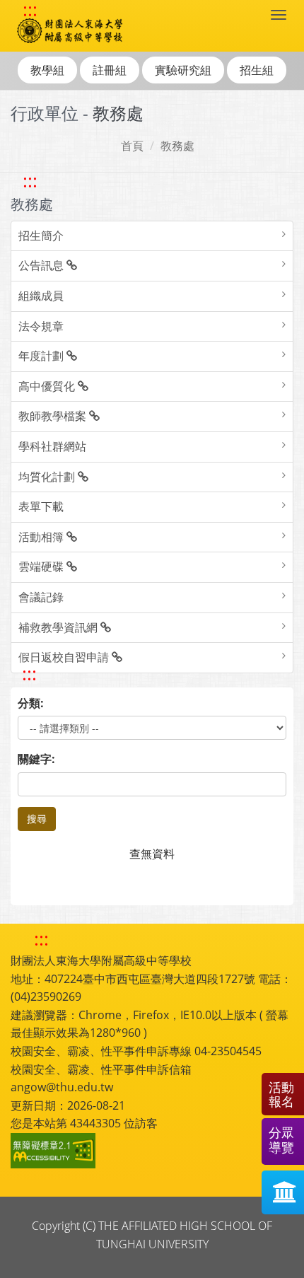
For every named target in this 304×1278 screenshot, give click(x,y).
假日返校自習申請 (65, 657)
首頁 (132, 145)
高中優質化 (48, 386)
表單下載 (41, 506)
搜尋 (37, 818)
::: (30, 10)
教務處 (177, 145)
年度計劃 (42, 356)
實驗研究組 (183, 70)
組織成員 (41, 295)
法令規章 (41, 326)
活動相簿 (42, 537)
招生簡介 (41, 235)
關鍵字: (36, 759)
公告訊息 (42, 265)
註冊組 (110, 70)
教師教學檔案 (53, 416)
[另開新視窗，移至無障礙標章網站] (55, 1150)
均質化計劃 (48, 476)
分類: (31, 703)
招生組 (257, 70)
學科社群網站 (52, 446)
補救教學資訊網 (59, 627)
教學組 (47, 70)
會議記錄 (41, 597)
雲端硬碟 (42, 566)
